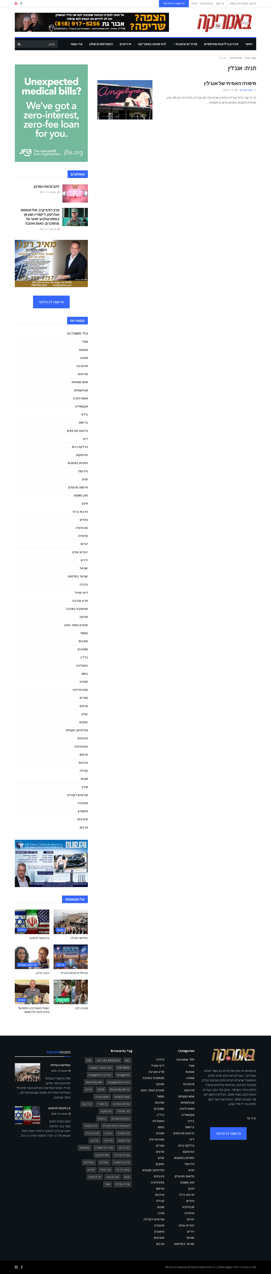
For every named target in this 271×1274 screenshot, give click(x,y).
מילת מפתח (236, 58)
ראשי (249, 44)
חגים (85, 479)
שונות (84, 779)
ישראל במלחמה (78, 576)
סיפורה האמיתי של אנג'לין (230, 83)
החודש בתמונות (78, 463)
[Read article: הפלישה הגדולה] (71, 922)
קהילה (84, 771)
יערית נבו (124, 1147)
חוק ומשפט (81, 495)
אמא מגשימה (79, 382)
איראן (88, 1089)
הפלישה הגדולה (79, 938)
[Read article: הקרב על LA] (32, 956)
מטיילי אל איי (122, 1155)
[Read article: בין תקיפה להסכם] (32, 922)
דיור (85, 439)
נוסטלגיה (82, 665)
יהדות (84, 544)
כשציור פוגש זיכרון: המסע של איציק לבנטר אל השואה (33, 1010)
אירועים (125, 44)
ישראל (84, 568)
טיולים (84, 520)
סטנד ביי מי (123, 1169)
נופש (85, 674)
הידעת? (83, 471)
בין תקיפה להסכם (39, 938)
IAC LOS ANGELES (108, 1060)
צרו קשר (220, 3)
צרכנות (83, 763)
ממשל (84, 633)
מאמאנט (85, 1147)
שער (107, 1184)
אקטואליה (81, 406)
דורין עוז (87, 1104)
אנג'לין (222, 58)
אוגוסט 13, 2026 (59, 1070)
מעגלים (104, 1162)
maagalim (123, 1074)
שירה (84, 787)
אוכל (85, 341)
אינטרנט (82, 366)
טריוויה (108, 1140)
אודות (194, 3)
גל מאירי (102, 1104)
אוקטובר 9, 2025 (48, 229)
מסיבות (83, 641)
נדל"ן (84, 657)
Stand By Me (94, 1082)
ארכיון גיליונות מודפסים (221, 44)
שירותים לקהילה (77, 795)
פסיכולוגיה (81, 746)
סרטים (84, 706)
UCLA (101, 1089)
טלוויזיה (83, 536)
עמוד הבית (250, 58)
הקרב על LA (42, 973)
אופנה (84, 358)
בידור (84, 414)
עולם (85, 714)
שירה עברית (123, 1184)
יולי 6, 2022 (229, 90)
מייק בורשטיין (122, 1162)
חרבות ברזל (80, 512)
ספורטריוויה (80, 690)
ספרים (84, 698)
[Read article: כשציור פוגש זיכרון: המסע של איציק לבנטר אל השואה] (32, 992)
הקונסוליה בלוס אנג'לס (116, 1125)
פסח (127, 1176)
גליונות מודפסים (77, 431)
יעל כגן (95, 1140)
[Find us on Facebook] (21, 3)
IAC (127, 1060)
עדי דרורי (105, 1169)
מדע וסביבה (80, 601)
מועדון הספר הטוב (76, 625)
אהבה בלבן (81, 1008)
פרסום (84, 754)
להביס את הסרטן (46, 186)
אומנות (83, 350)
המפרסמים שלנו (101, 44)
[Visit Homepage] (218, 22)
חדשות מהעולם (78, 487)
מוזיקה (83, 617)
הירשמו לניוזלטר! (174, 3)
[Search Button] (19, 44)
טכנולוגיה (82, 528)
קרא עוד (251, 1118)
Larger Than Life (101, 1067)
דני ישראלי (123, 1111)
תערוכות (82, 819)
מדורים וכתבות (186, 44)
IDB (89, 1060)
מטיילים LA (102, 1155)
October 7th (77, 333)
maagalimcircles (119, 1082)
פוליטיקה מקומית (77, 730)
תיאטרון (83, 811)
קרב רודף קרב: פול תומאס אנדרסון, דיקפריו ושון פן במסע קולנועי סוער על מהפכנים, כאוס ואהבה (40, 216)
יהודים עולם (80, 552)
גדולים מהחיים (121, 1104)
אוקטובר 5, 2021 (48, 192)
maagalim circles (100, 1074)
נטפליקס (89, 1162)
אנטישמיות (81, 390)
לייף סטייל (81, 593)
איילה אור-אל (246, 90)
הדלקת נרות (80, 447)
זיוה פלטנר (91, 1125)
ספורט (84, 682)
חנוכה (108, 1133)
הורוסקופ (82, 455)
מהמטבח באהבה (77, 609)
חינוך (84, 503)
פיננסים (82, 738)
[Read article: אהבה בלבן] (71, 992)
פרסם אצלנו (206, 3)
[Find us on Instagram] (16, 3)
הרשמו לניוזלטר (51, 302)
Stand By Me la (120, 1089)
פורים (91, 1169)
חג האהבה (124, 1133)
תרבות (84, 827)
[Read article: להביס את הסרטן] (75, 193)
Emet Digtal (225, 1267)
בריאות (83, 422)
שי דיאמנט (95, 1176)
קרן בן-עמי (112, 1176)
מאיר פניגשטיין (104, 1147)
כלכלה (84, 585)
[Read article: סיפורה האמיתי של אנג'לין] (124, 100)
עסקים (83, 722)
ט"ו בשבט (124, 1140)
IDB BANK (123, 1067)
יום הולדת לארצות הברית (74, 973)
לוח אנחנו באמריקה (152, 44)
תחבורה (83, 803)
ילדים (84, 560)
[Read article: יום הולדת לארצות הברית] (71, 956)
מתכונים (82, 649)
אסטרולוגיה (80, 398)
